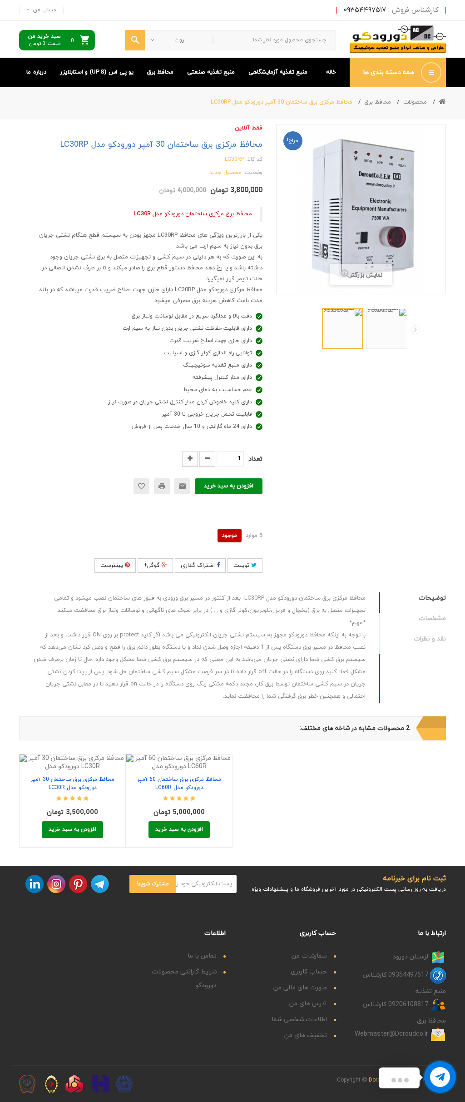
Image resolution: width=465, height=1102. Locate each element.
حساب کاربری (309, 972)
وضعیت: (252, 172)
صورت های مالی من (300, 987)
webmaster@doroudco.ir (391, 1034)
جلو (415, 329)
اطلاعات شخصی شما (299, 1019)
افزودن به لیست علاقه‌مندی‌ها (92, 758)
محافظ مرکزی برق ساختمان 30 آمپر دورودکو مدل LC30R (72, 783)
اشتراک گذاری (199, 565)
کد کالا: (254, 159)
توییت (242, 565)
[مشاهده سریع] (52, 758)
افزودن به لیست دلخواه (141, 486)
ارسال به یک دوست (182, 486)
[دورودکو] (398, 39)
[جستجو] (135, 40)
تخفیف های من (305, 1035)
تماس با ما (202, 956)
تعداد (255, 459)
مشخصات (432, 618)
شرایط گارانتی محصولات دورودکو (184, 979)
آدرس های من (308, 1003)
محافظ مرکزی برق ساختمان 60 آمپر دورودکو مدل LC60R (179, 783)
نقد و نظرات (430, 639)
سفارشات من (309, 956)
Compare (72, 758)
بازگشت (316, 331)
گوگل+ (152, 565)
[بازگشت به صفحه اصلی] (442, 102)
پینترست (112, 565)
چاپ (162, 486)
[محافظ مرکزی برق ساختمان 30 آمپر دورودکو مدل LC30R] (342, 328)
